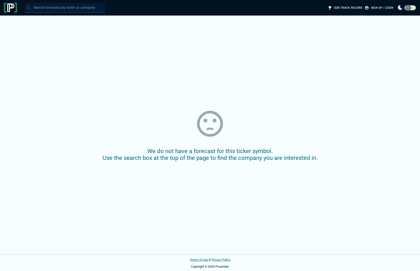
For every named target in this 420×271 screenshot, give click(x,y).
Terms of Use (199, 260)
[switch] (410, 8)
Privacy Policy (220, 260)
